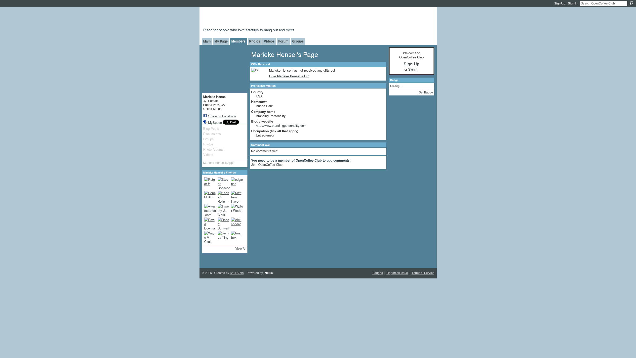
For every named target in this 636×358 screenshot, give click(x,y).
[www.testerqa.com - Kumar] (210, 210)
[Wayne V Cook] (210, 237)
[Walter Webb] (237, 210)
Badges (377, 272)
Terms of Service (423, 272)
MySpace (215, 122)
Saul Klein (237, 272)
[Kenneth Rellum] (224, 197)
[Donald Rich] (210, 197)
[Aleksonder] (237, 223)
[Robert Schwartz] (224, 223)
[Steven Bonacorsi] (224, 183)
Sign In (572, 3)
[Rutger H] (210, 183)
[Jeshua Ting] (224, 237)
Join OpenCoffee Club (266, 164)
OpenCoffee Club (283, 18)
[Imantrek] (237, 237)
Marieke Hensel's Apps (218, 162)
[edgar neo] (237, 183)
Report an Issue (397, 272)
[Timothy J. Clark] (224, 210)
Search (631, 3)
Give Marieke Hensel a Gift (289, 76)
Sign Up (559, 3)
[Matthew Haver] (237, 197)
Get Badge (426, 92)
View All (240, 248)
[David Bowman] (210, 223)
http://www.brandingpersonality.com (281, 125)
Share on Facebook (222, 116)
